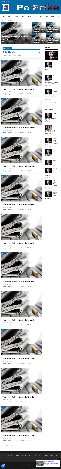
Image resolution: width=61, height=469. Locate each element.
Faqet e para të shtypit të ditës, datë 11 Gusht (18, 282)
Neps (46, 16)
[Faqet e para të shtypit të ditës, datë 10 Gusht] (21, 304)
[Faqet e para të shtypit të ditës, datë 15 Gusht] (21, 111)
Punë (35, 16)
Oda (3, 16)
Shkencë (19, 55)
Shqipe (9, 16)
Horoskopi (5, 55)
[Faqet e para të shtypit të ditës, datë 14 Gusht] (21, 150)
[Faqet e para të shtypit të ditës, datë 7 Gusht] (21, 381)
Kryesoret (3, 22)
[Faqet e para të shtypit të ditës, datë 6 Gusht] (21, 419)
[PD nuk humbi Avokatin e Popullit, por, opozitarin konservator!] (48, 182)
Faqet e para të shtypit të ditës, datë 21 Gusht (53, 29)
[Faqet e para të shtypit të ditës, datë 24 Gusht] (16, 33)
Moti (10, 55)
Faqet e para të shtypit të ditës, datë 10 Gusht (19, 320)
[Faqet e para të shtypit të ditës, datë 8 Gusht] (21, 342)
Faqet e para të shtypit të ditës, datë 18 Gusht (19, 89)
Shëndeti (14, 55)
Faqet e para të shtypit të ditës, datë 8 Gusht (18, 359)
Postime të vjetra (7, 445)
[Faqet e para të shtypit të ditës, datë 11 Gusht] (21, 265)
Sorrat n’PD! (54, 161)
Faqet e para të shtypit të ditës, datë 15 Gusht (19, 128)
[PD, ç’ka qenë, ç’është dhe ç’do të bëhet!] (48, 140)
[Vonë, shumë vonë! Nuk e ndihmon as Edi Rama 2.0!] (48, 91)
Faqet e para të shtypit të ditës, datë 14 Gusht (19, 166)
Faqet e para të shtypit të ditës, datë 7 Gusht (18, 397)
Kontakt (7, 1)
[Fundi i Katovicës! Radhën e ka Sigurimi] (48, 115)
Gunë (40, 16)
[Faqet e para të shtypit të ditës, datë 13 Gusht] (21, 188)
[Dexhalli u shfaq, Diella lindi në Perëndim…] (48, 194)
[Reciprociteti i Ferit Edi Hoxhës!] (48, 64)
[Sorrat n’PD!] (48, 162)
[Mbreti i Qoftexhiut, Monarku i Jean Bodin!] (48, 170)
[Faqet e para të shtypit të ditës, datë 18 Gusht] (21, 73)
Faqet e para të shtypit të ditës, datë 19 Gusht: (53, 40)
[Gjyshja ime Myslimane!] (48, 151)
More (52, 16)
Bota (29, 16)
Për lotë (23, 16)
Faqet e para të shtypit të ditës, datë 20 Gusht (39, 40)
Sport (51, 455)
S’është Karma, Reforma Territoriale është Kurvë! (51, 55)
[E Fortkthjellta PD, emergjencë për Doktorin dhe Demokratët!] (48, 77)
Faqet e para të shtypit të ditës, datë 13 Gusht (19, 205)
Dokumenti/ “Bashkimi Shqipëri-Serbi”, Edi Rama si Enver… (51, 132)
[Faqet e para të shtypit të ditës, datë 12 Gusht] (21, 227)
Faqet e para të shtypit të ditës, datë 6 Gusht (18, 436)
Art (57, 455)
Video (32, 460)
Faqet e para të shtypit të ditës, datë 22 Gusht (39, 29)
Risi (28, 460)
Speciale (3, 1)
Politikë (16, 16)
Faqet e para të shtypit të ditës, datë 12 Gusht (19, 243)
